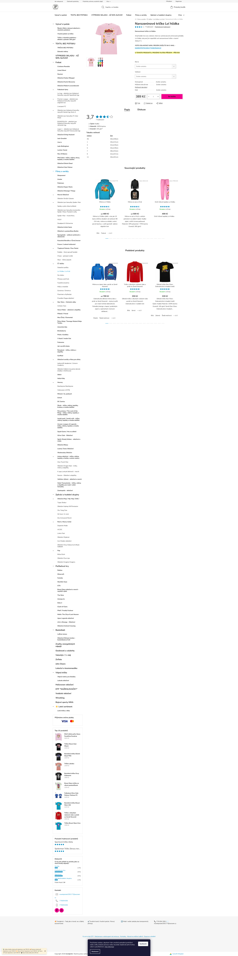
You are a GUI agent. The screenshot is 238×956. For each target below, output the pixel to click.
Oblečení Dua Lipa (63, 558)
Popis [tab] (127, 109)
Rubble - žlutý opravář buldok (67, 252)
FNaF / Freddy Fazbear (65, 610)
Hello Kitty (61, 378)
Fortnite (60, 578)
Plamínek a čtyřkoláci (64, 294)
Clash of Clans (62, 607)
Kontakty (123, 936)
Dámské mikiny (62, 52)
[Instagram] (61, 910)
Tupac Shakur (61, 503)
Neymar (60, 74)
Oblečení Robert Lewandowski (68, 86)
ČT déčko (60, 264)
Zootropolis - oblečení (65, 490)
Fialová (103, 233)
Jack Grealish (62, 138)
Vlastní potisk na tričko (65, 34)
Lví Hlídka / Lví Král (63, 271)
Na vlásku (60, 275)
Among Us (61, 599)
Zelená (157, 315)
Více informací (109, 947)
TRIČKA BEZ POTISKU (65, 48)
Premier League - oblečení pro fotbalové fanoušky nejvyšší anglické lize (67, 101)
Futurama (60, 342)
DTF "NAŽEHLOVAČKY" (66, 689)
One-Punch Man (62, 462)
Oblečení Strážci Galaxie (65, 198)
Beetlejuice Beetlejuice (65, 386)
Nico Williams (62, 154)
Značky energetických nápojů (65, 645)
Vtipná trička (61, 672)
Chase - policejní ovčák (65, 256)
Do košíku (172, 97)
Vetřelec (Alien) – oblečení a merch (69, 479)
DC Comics (61, 401)
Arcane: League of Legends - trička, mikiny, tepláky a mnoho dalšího (68, 426)
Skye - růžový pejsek (64, 260)
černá (133, 310)
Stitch (59, 375)
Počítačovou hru (60, 870)
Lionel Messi (61, 70)
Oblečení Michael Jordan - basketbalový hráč (66, 639)
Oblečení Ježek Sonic (64, 227)
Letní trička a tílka (63, 711)
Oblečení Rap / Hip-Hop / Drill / (68, 499)
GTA (59, 586)
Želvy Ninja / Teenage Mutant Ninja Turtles (69, 322)
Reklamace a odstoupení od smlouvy (107, 936)
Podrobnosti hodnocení (162, 27)
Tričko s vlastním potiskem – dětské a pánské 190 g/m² (67, 38)
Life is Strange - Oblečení (66, 622)
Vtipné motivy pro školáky (66, 677)
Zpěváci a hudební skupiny (67, 494)
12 (151, 238)
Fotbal (58, 62)
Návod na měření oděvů (135, 936)
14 (159, 238)
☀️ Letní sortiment (64, 706)
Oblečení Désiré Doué (65, 163)
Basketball (60, 630)
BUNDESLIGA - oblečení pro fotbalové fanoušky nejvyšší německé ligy (67, 123)
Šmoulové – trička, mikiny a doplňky (66, 351)
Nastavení (95, 951)
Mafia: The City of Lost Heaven (68, 614)
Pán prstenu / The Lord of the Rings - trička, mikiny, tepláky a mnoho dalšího (68, 413)
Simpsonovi (61, 175)
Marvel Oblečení (63, 195)
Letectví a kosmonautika (66, 668)
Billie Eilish (61, 554)
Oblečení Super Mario (64, 187)
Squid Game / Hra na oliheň (66, 432)
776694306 (63, 901)
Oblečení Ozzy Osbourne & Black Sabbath (68, 546)
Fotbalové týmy (62, 90)
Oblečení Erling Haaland (65, 135)
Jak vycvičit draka (63, 346)
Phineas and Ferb (63, 279)
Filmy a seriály (62, 171)
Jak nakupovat (59, 1)
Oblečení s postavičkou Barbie (67, 231)
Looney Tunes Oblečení (65, 449)
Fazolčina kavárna (63, 283)
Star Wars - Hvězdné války (66, 302)
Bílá (98, 233)
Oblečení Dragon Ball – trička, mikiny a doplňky (67, 467)
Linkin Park (61, 533)
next (181, 208)
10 (144, 238)
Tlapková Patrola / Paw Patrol (67, 248)
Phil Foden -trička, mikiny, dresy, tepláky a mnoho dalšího (68, 159)
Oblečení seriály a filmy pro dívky (68, 359)
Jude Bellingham (63, 146)
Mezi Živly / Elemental (65, 317)
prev (87, 208)
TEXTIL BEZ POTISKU (65, 43)
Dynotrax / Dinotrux (64, 291)
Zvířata (59, 659)
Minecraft (60, 574)
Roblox (59, 570)
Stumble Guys (62, 582)
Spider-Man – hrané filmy (65, 216)
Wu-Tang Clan (62, 510)
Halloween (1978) (63, 390)
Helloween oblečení (64, 684)
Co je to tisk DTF (88, 936)
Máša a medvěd (62, 287)
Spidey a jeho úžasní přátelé (66, 206)
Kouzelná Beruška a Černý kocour (69, 241)
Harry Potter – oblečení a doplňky (69, 310)
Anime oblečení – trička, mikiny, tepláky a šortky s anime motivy (68, 457)
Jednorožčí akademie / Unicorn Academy (67, 364)
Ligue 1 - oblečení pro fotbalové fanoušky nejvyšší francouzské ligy (68, 130)
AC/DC (59, 530)
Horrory (60, 382)
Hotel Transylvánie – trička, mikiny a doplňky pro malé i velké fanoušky (69, 485)
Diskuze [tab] (141, 109)
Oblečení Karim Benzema (66, 82)
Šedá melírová (104, 318)
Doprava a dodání (150, 936)
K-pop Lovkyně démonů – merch (68, 472)
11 (148, 238)
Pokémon (60, 183)
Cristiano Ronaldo (63, 66)
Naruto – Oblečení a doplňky (66, 475)
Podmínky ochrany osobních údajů (93, 1)
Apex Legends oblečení (65, 618)
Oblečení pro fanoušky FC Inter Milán (67, 117)
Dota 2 (59, 603)
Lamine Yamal (62, 150)
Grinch (59, 398)
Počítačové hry (62, 566)
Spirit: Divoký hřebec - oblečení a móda (68, 440)
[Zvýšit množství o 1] (158, 96)
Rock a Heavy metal (64, 522)
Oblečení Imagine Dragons (66, 562)
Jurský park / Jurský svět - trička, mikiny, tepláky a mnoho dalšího (68, 419)
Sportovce (58, 874)
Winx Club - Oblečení (65, 435)
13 (155, 238)
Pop (58, 551)
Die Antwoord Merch (64, 518)
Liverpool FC (61, 106)
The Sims (60, 595)
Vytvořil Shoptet (177, 954)
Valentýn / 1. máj (63, 655)
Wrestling (60, 698)
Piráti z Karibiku (62, 335)
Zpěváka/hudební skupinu (63, 878)
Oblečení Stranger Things (66, 191)
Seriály (57, 866)
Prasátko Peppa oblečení (65, 298)
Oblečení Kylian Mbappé (66, 78)
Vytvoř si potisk (62, 24)
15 (163, 238)
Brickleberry (61, 331)
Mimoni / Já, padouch (64, 394)
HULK (59, 220)
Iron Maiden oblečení (64, 541)
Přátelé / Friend (62, 314)
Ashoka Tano (61, 306)
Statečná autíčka (62, 267)
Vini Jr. (59, 142)
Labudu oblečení (63, 681)
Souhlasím (143, 944)
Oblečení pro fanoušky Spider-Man (69, 202)
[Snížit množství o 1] (148, 96)
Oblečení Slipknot (63, 537)
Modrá (95, 318)
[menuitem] (61, 15)
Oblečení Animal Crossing (66, 626)
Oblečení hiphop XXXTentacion (67, 506)
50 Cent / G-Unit (63, 514)
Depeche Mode (62, 526)
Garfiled (60, 356)
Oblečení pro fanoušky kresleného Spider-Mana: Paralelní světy (68, 211)
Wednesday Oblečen (64, 453)
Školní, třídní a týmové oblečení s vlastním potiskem (68, 29)
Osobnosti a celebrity (65, 650)
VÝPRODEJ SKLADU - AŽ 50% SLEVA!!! (67, 56)
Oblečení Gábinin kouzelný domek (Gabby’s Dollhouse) (68, 370)
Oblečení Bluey (62, 445)
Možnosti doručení (141, 87)
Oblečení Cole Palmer (64, 167)
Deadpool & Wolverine (65, 223)
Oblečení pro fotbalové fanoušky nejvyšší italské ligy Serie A (68, 111)
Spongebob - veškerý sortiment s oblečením (68, 236)
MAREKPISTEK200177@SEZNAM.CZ (148, 48)
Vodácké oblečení (63, 693)
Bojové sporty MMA (64, 702)
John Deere (60, 664)
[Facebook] (57, 910)
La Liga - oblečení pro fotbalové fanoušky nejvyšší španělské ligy (68, 94)
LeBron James (62, 634)
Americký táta (62, 327)
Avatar (59, 179)
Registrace (179, 1)
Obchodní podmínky (73, 1)
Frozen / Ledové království (66, 244)
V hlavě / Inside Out (64, 338)
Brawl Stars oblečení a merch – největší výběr (68, 590)
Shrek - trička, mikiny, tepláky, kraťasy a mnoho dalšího (67, 406)
